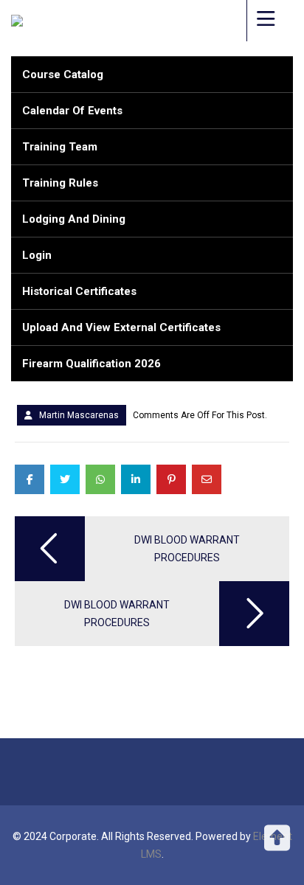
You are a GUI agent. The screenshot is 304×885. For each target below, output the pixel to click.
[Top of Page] (276, 846)
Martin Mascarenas (79, 415)
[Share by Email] (206, 479)
